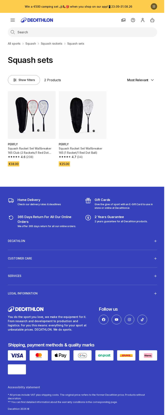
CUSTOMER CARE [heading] (20, 257)
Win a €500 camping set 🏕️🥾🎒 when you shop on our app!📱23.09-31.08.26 (78, 6)
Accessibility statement (24, 385)
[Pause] (154, 6)
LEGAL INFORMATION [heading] (23, 292)
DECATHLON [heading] (16, 240)
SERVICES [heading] (14, 275)
